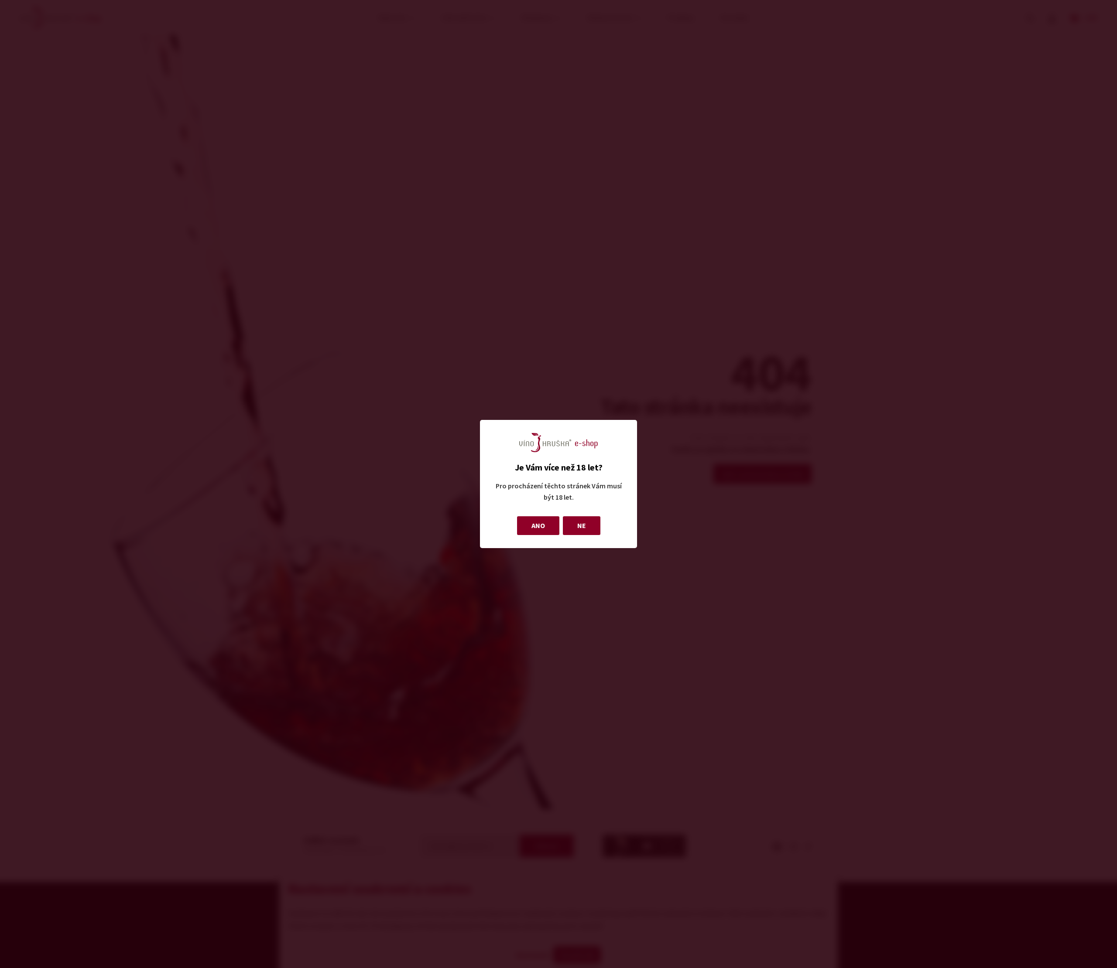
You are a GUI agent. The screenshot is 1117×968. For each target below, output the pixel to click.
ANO (538, 525)
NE (581, 525)
